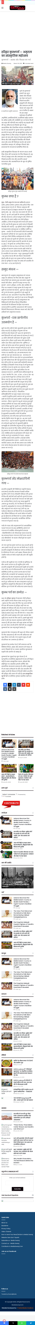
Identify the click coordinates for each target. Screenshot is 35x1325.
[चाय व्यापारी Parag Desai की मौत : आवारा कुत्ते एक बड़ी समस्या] (6, 1100)
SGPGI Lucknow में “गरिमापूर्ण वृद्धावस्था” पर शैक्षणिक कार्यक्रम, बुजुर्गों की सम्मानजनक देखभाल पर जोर (23, 1072)
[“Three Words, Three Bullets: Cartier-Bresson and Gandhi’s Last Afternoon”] (6, 1130)
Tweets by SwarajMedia (9, 1294)
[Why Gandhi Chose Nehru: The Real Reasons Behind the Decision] (6, 1163)
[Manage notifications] (4, 1320)
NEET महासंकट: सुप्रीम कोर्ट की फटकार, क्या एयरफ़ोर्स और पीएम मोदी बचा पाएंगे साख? (23, 1151)
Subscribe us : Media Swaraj (10, 1240)
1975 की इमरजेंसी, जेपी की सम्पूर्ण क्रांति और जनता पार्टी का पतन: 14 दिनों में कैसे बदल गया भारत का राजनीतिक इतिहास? (23, 1141)
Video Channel (6, 1231)
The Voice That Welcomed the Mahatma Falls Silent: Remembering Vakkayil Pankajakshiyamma (23, 914)
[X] (10, 685)
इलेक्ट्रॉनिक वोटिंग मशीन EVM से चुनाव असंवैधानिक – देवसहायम (23, 1090)
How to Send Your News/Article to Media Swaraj (17, 1234)
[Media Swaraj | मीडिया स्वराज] (17, 8)
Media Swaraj (7, 63)
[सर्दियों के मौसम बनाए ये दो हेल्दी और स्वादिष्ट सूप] (6, 1063)
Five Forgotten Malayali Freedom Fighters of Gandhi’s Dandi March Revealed (24, 924)
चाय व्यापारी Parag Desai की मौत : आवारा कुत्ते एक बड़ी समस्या (23, 1099)
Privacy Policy (5, 1229)
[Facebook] (5, 685)
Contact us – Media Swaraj (10, 1243)
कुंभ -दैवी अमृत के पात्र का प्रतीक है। (13, 202)
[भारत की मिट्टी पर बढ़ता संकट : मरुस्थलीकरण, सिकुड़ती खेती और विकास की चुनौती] (9, 768)
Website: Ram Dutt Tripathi (10, 1237)
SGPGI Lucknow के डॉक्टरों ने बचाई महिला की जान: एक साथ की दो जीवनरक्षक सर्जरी (23, 1082)
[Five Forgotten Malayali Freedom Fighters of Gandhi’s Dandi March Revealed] (6, 924)
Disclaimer (4, 1226)
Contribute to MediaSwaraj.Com (12, 1246)
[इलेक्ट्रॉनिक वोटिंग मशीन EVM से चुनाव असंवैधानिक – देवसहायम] (6, 1092)
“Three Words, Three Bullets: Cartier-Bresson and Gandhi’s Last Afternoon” (24, 1127)
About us (4, 1223)
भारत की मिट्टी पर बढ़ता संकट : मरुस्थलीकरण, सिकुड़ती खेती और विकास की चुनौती (8, 777)
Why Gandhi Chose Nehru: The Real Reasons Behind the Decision (23, 1161)
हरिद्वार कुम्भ (11, 598)
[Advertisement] (17, 30)
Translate (8, 796)
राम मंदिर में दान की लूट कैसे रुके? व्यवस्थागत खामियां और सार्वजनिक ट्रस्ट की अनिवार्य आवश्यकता (22, 1117)
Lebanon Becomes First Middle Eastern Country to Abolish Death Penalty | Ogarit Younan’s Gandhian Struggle (9, 754)
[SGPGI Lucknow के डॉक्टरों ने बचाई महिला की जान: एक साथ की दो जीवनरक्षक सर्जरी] (6, 1083)
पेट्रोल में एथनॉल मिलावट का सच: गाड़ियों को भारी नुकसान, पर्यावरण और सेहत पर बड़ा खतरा (25, 777)
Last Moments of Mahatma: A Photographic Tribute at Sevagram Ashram (15, 884)
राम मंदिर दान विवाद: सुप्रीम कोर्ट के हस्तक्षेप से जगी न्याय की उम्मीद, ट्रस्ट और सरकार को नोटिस (25, 752)
